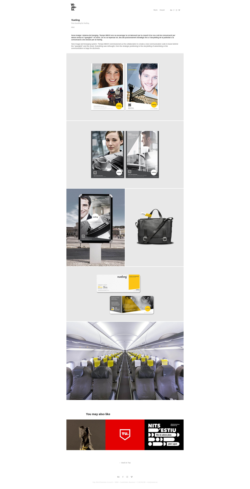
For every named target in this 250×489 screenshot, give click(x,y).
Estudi (162, 10)
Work (155, 10)
